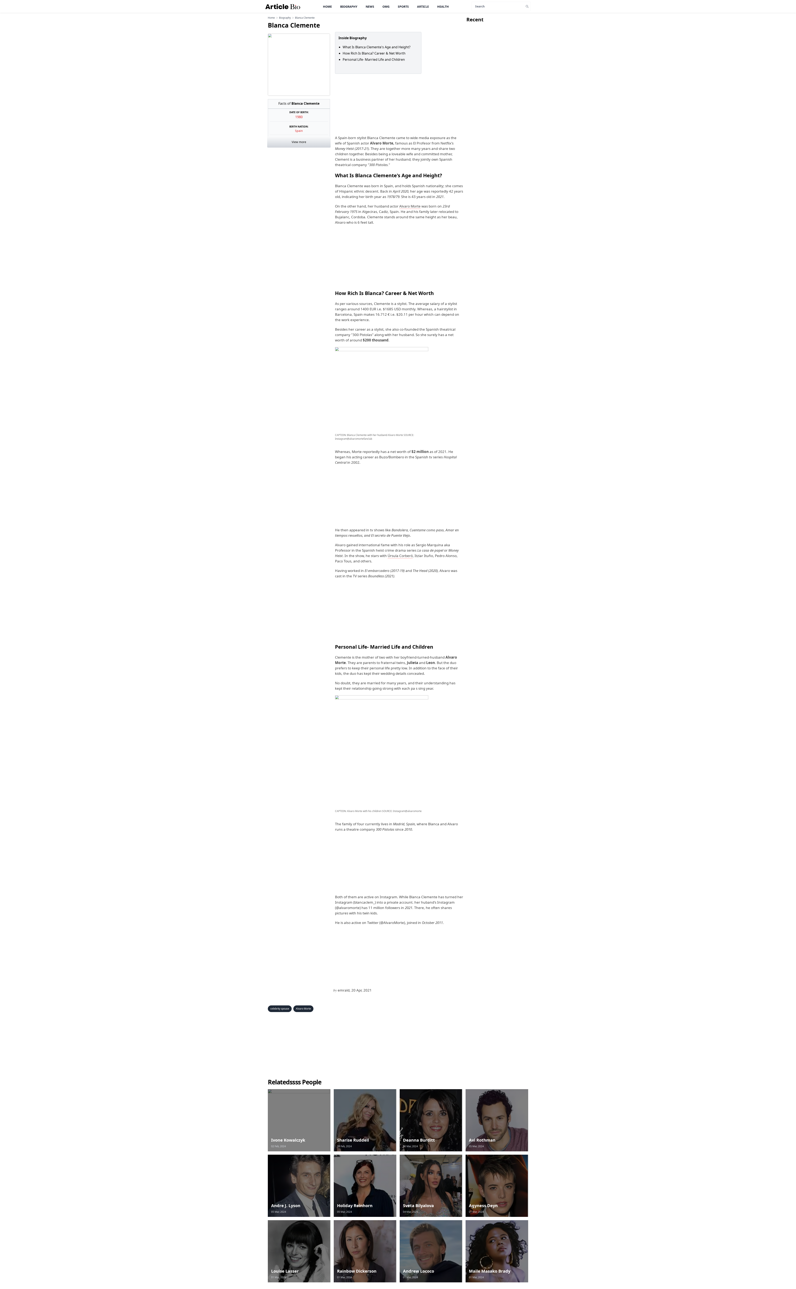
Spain (299, 131)
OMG (386, 6)
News (370, 6)
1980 (299, 117)
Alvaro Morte (410, 206)
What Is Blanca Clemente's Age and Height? (376, 47)
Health (443, 6)
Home (327, 6)
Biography (348, 6)
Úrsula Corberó (400, 555)
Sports (403, 6)
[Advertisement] (398, 104)
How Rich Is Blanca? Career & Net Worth (374, 53)
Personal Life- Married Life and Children (374, 59)
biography (285, 17)
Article (423, 6)
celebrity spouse (279, 1008)
